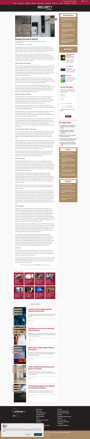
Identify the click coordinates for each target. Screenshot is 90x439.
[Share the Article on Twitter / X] (54, 19)
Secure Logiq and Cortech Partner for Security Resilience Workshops (40, 295)
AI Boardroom (39, 409)
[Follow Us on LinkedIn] (82, 1)
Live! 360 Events (40, 414)
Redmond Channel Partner (42, 420)
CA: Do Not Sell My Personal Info (62, 432)
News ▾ (15, 3)
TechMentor (39, 421)
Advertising (67, 3)
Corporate (15, 313)
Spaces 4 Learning (61, 420)
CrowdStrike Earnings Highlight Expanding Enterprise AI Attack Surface (40, 310)
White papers (40, 3)
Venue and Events (16, 385)
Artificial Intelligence (17, 309)
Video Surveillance (17, 388)
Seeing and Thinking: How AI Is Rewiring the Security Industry (69, 174)
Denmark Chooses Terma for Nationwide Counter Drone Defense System (68, 41)
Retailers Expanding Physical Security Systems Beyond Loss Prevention (41, 368)
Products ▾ (55, 3)
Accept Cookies (38, 434)
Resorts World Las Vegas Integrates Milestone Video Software (41, 349)
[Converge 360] (19, 412)
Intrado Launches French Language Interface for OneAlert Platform (39, 281)
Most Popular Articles (65, 122)
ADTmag (59, 409)
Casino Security (16, 347)
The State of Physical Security (68, 187)
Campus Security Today (62, 411)
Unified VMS (68, 76)
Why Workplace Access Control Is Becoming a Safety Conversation (41, 330)
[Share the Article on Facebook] (50, 19)
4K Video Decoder (69, 66)
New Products (68, 49)
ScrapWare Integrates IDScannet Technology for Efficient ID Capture (18, 282)
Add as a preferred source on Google (70, 1)
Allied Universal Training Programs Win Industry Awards (29, 281)
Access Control (16, 328)
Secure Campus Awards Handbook (67, 199)
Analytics (15, 352)
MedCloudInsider (40, 416)
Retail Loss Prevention (17, 366)
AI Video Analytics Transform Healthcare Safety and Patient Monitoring (18, 296)
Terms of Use (52, 432)
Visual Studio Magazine (62, 425)
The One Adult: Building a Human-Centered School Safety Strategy (69, 154)
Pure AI (38, 418)
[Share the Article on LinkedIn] (52, 19)
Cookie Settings (28, 434)
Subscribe (73, 3)
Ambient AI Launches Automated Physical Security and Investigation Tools (50, 282)
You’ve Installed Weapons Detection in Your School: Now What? (68, 191)
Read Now (30, 320)
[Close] (42, 424)
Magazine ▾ (21, 3)
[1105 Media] (17, 416)
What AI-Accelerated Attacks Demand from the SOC (68, 170)
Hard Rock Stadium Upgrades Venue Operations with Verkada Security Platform (41, 387)
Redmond (59, 418)
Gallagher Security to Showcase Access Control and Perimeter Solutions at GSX (50, 296)
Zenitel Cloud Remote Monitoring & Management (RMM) (70, 55)
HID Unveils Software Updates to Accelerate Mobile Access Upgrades (29, 296)
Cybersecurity (16, 311)
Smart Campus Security (67, 184)
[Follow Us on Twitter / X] (84, 1)
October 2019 (37, 265)
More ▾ (61, 3)
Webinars (27, 3)
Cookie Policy (44, 432)
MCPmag (59, 414)
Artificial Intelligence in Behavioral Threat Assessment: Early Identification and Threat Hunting (69, 160)
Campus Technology (41, 413)
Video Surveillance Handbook (68, 195)
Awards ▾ (33, 3)
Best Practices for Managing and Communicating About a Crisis (68, 166)
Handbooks (48, 3)
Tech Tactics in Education (63, 421)
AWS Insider (39, 411)
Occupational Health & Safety (64, 416)
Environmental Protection (63, 413)
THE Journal (60, 423)
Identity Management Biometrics (19, 333)
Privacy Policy (69, 103)
